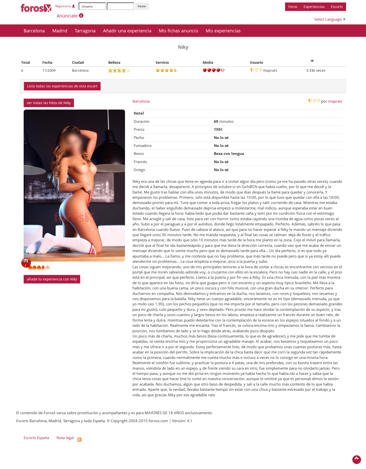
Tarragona (85, 31)
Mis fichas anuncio (178, 31)
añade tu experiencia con (52, 279)
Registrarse (63, 6)
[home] (36, 6)
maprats (335, 101)
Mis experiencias (223, 31)
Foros (292, 6)
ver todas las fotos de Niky (49, 102)
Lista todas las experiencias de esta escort (62, 86)
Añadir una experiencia (127, 31)
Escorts (337, 6)
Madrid (59, 31)
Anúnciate (68, 16)
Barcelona (34, 31)
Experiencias (314, 6)
